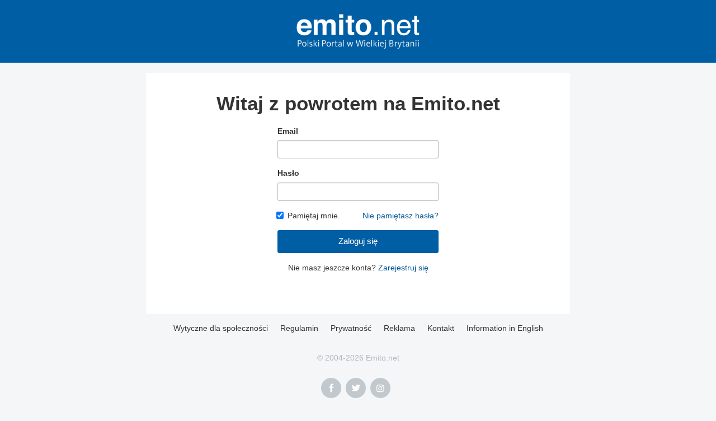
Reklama (399, 328)
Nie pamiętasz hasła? (400, 215)
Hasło (288, 173)
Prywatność (351, 328)
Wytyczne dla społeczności (220, 328)
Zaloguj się (358, 241)
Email (287, 131)
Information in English (505, 328)
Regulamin (299, 328)
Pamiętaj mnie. (314, 215)
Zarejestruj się (403, 267)
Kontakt (440, 328)
